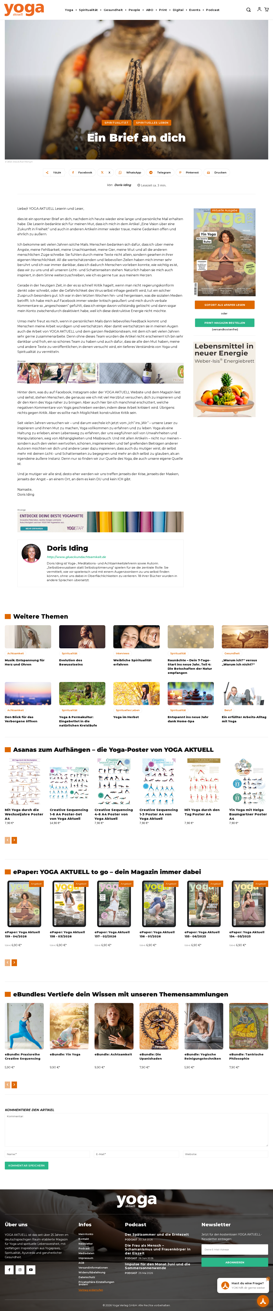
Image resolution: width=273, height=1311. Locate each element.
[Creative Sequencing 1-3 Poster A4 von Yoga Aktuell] (158, 781)
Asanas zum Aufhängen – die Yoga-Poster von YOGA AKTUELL (113, 749)
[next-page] (14, 840)
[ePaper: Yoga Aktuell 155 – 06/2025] (203, 904)
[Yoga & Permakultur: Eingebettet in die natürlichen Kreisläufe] (82, 693)
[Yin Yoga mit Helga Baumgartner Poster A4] (248, 781)
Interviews (122, 653)
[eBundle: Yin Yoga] (69, 1026)
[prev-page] (7, 840)
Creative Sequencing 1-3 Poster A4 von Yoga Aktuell (158, 814)
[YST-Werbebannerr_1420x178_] (100, 522)
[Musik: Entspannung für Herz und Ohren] (28, 636)
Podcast (131, 1239)
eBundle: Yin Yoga (65, 1054)
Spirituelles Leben (152, 122)
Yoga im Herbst (126, 717)
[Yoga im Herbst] (136, 693)
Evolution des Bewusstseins (71, 662)
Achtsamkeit (15, 653)
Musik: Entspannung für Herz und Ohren (25, 662)
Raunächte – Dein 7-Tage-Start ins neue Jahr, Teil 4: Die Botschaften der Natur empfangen (190, 666)
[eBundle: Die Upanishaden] (158, 1026)
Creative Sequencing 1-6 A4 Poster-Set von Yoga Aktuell (69, 814)
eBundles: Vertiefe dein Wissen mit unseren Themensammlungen (120, 994)
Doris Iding (122, 185)
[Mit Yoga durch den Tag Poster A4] (203, 781)
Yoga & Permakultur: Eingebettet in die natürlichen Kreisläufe (78, 721)
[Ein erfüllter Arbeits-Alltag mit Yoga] (245, 693)
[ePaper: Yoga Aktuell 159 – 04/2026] (24, 904)
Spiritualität (117, 122)
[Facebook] (9, 1269)
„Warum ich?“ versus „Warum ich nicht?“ (239, 662)
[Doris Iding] (31, 563)
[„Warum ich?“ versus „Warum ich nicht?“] (245, 636)
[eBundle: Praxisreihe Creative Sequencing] (24, 1026)
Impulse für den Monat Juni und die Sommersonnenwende (157, 1266)
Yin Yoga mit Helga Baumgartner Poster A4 (248, 814)
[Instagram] (20, 1269)
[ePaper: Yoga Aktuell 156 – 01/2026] (158, 904)
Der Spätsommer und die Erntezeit (157, 1234)
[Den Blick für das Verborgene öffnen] (28, 693)
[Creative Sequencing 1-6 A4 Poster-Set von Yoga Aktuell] (69, 781)
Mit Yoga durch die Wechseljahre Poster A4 (24, 814)
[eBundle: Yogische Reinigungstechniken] (203, 1026)
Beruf (228, 710)
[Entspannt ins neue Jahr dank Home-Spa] (191, 693)
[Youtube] (30, 1269)
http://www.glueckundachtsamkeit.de (76, 557)
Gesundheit (232, 653)
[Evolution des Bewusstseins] (82, 636)
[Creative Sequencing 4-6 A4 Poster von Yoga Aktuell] (114, 781)
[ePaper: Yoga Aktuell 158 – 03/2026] (69, 904)
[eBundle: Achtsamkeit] (114, 1026)
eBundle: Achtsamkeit (113, 1054)
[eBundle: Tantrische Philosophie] (248, 1026)
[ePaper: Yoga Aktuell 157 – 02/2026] (114, 904)
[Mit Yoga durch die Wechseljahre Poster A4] (24, 781)
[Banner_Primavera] (100, 373)
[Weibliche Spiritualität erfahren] (136, 636)
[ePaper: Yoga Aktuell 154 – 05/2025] (248, 904)
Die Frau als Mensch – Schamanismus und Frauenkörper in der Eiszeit (157, 1249)
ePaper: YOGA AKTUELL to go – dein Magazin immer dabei (107, 871)
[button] (248, 9)
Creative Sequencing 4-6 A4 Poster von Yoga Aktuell (114, 814)
